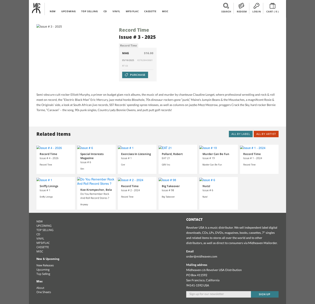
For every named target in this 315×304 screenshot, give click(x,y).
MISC (165, 11)
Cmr (123, 164)
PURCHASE (137, 74)
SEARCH (226, 11)
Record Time (134, 30)
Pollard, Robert (172, 154)
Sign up (264, 294)
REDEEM (242, 11)
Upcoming (43, 269)
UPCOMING (68, 11)
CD (105, 11)
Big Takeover (171, 186)
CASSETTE (150, 11)
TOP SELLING (89, 11)
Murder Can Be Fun (215, 154)
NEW (53, 11)
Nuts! (206, 186)
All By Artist (266, 134)
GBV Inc (166, 164)
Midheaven (36, 8)
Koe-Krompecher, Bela (96, 190)
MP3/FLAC (132, 11)
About (40, 288)
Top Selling (43, 274)
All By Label (240, 134)
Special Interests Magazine (92, 156)
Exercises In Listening (136, 154)
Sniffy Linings (49, 186)
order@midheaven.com (201, 256)
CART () (272, 11)
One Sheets (43, 292)
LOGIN (256, 11)
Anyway (84, 204)
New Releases (45, 265)
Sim (82, 168)
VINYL (116, 11)
